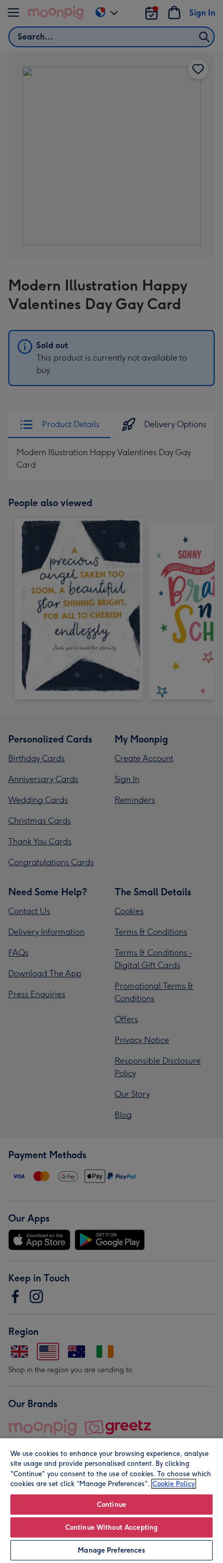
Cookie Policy (173, 1484)
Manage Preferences (111, 1550)
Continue (111, 1504)
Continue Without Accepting (111, 1527)
